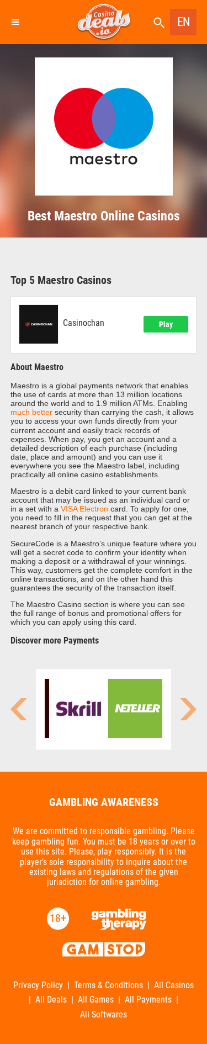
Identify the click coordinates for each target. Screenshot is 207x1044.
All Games (96, 1000)
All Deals (51, 1000)
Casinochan (83, 323)
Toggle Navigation (14, 22)
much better (31, 412)
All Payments (148, 1000)
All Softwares (103, 1015)
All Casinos (174, 985)
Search (159, 23)
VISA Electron (84, 508)
